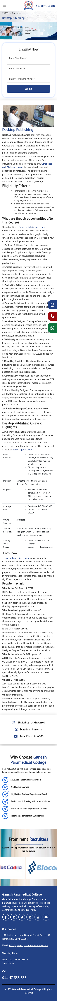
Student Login (45, 6)
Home (5, 12)
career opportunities (23, 449)
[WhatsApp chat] (52, 329)
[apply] (52, 305)
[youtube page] (46, 917)
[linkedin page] (13, 917)
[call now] (52, 317)
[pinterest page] (29, 917)
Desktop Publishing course (31, 227)
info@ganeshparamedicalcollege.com (28, 945)
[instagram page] (38, 917)
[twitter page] (21, 917)
